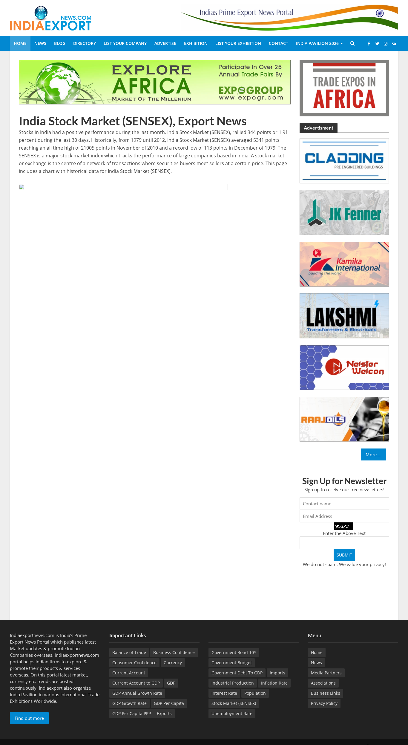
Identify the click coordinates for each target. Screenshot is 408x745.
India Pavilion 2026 (317, 43)
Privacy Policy (324, 703)
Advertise (165, 43)
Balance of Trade (129, 652)
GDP (171, 683)
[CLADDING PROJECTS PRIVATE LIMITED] (344, 160)
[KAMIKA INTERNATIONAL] (344, 264)
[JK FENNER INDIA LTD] (344, 212)
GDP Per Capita (169, 703)
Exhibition (196, 43)
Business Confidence (174, 652)
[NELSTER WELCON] (344, 367)
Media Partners (326, 673)
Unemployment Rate (231, 713)
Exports (164, 713)
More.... (373, 454)
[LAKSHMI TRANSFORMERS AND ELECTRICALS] (344, 315)
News (40, 43)
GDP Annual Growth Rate (137, 693)
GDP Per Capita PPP (131, 713)
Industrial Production (232, 683)
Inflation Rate (274, 683)
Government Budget (231, 662)
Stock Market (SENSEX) (233, 703)
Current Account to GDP (136, 683)
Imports (277, 673)
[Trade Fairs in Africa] (344, 87)
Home (20, 43)
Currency (173, 662)
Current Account (128, 673)
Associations (323, 683)
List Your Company (125, 43)
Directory (84, 43)
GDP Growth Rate (129, 703)
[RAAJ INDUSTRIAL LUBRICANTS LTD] (344, 419)
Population (255, 693)
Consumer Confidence (134, 662)
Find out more (29, 718)
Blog (59, 43)
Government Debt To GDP (237, 673)
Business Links (325, 693)
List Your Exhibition (238, 43)
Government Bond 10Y (233, 652)
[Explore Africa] (155, 81)
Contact (278, 43)
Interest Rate (224, 693)
